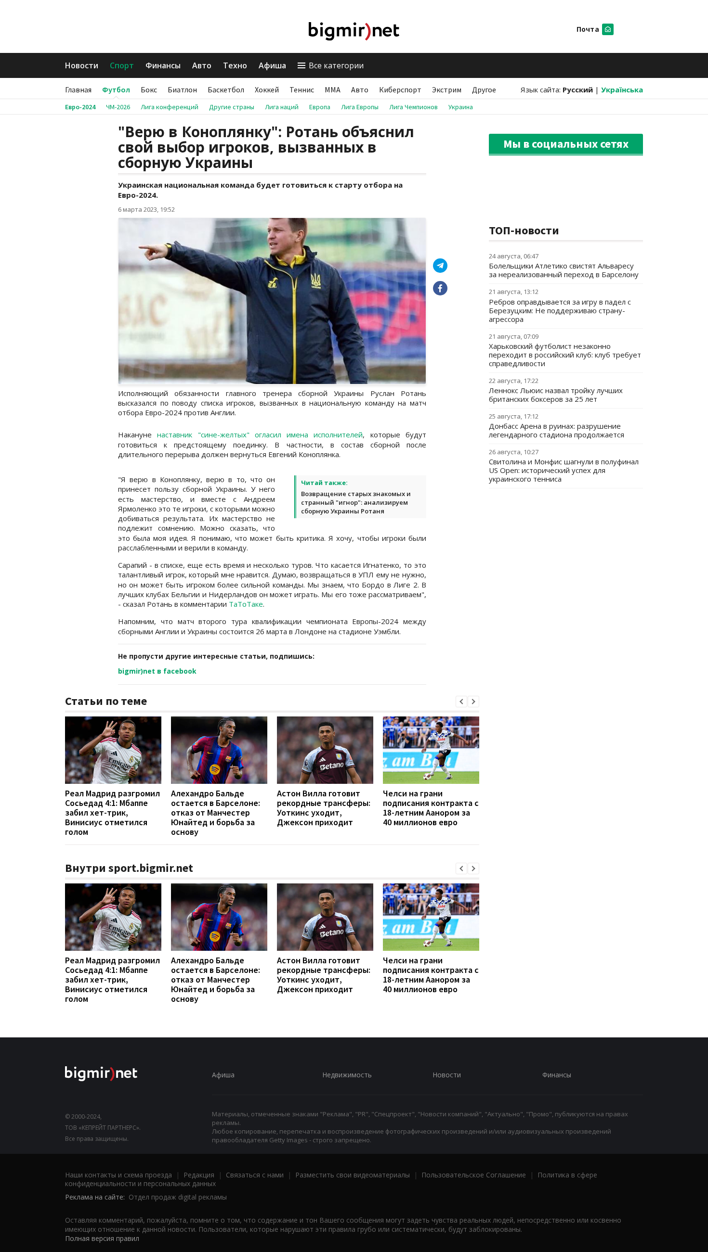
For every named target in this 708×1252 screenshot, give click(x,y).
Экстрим (446, 89)
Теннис (301, 89)
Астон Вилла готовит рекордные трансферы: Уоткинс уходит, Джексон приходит (323, 808)
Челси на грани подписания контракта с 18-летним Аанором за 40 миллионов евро (431, 808)
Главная (78, 89)
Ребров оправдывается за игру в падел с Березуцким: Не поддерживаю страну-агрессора (560, 310)
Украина (460, 106)
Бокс (149, 89)
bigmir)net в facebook (157, 671)
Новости (81, 65)
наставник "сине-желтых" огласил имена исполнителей (260, 434)
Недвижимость (347, 1074)
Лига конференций (169, 106)
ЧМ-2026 (118, 106)
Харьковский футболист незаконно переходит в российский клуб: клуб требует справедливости (565, 354)
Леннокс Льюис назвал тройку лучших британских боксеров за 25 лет (556, 394)
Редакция (199, 1174)
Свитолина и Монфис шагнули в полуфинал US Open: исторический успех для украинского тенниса (564, 470)
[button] (461, 701)
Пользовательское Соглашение (473, 1174)
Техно (235, 65)
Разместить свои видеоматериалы (352, 1174)
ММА (333, 89)
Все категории (336, 65)
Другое (484, 89)
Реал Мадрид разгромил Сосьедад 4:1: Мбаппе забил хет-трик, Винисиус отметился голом (112, 812)
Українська (622, 89)
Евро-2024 (80, 106)
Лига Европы (360, 106)
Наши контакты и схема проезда (118, 1174)
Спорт (122, 65)
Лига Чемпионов (413, 106)
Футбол (116, 89)
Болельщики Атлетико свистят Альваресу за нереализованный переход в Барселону (564, 270)
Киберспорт (400, 89)
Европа (319, 106)
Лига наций (282, 106)
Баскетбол (226, 89)
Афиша (272, 65)
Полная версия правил (102, 1238)
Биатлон (182, 89)
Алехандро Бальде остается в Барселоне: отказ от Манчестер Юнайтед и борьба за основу (215, 812)
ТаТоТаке (246, 604)
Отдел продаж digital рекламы (178, 1196)
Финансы (163, 65)
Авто (201, 65)
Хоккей (267, 89)
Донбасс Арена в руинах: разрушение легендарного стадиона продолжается (556, 430)
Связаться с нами (255, 1174)
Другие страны (231, 106)
